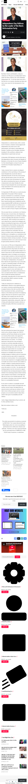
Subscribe (22, 504)
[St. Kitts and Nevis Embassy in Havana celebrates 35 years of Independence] (6, 474)
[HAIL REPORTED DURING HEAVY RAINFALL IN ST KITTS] (23, 749)
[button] (2, 1)
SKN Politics (6, 20)
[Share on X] (8, 32)
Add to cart (5, 591)
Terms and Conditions (10, 783)
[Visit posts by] (4, 36)
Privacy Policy (19, 783)
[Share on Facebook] (6, 32)
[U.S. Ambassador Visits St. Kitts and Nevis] (23, 742)
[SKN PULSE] (5, 1)
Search (17, 556)
